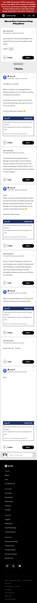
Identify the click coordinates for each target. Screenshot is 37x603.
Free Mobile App (10, 528)
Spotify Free (9, 558)
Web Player (9, 523)
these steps (7, 11)
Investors (8, 505)
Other (11, 49)
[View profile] (5, 77)
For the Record (10, 483)
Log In (29, 15)
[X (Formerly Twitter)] (13, 566)
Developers (9, 497)
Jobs (6, 479)
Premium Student (11, 554)
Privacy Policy (8, 583)
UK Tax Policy (8, 596)
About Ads (17, 586)
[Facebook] (19, 566)
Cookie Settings (9, 586)
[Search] (24, 15)
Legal (6, 580)
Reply (28, 58)
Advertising (9, 501)
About (7, 475)
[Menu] (33, 15)
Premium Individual (11, 541)
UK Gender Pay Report (10, 599)
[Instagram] (7, 566)
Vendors (8, 510)
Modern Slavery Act (9, 593)
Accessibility (8, 590)
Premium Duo (9, 546)
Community (10, 15)
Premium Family (10, 550)
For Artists (8, 493)
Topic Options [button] (18, 64)
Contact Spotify (10, 532)
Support (7, 519)
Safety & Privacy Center (15, 580)
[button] (33, 32)
